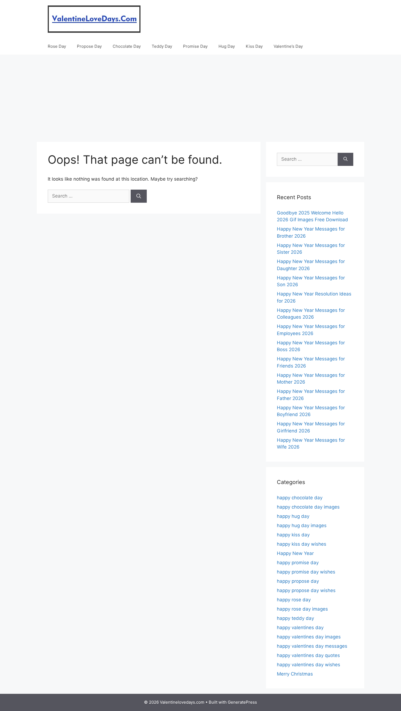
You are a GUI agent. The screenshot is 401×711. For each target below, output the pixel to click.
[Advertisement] (200, 95)
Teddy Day (162, 46)
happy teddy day (295, 618)
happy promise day (298, 562)
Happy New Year (295, 553)
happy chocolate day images (308, 507)
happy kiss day (293, 534)
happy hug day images (302, 525)
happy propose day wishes (306, 590)
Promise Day (195, 46)
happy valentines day (300, 627)
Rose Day (57, 46)
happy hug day (293, 516)
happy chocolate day (299, 497)
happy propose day (298, 581)
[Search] (139, 196)
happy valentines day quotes (308, 655)
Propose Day (89, 46)
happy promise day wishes (306, 572)
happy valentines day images (309, 637)
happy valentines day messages (312, 646)
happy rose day (294, 599)
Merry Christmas (295, 674)
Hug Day (227, 46)
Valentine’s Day (288, 46)
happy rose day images (302, 609)
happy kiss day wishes (301, 544)
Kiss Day (254, 46)
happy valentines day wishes (308, 664)
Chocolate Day (127, 46)
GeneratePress (242, 702)
